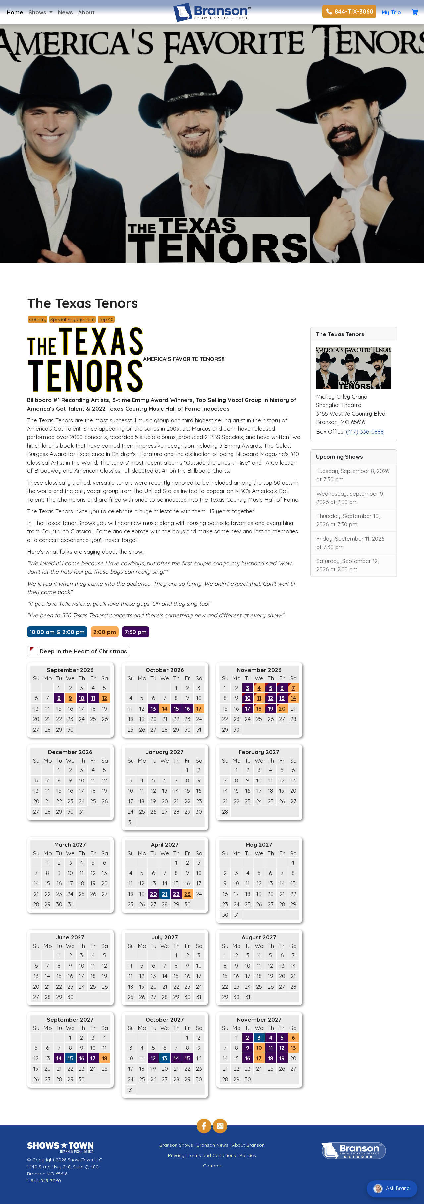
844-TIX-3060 (353, 11)
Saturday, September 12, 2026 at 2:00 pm (347, 565)
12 (104, 697)
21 (164, 893)
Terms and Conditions (212, 1155)
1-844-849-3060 (44, 1180)
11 (93, 697)
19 (270, 708)
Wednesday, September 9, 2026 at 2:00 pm (350, 498)
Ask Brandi (398, 1188)
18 (259, 708)
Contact (212, 1166)
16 (187, 708)
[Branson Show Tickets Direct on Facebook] (204, 1126)
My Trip (391, 12)
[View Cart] (415, 12)
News (65, 12)
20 (282, 708)
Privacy (176, 1155)
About (86, 12)
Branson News (212, 1145)
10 (81, 697)
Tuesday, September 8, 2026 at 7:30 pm (352, 475)
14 (164, 708)
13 (153, 708)
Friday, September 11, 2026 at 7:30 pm (350, 543)
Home (15, 12)
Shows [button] (38, 12)
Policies (247, 1155)
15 (176, 708)
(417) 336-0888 (365, 431)
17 (199, 708)
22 (176, 893)
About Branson (248, 1145)
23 (187, 893)
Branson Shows (176, 1145)
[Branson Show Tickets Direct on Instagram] (220, 1126)
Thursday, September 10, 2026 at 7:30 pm (348, 520)
